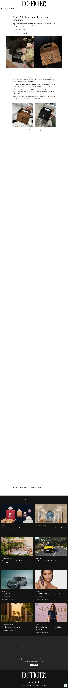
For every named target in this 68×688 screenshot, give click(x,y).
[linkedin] (7, 9)
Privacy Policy (40, 661)
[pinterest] (5, 9)
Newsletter (55, 1)
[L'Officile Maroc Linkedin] (38, 682)
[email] (1, 9)
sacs (32, 487)
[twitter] (9, 9)
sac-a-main (27, 487)
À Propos (23, 685)
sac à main (41, 89)
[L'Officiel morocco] (34, 4)
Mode (14, 14)
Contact (29, 685)
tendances (37, 487)
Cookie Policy (44, 685)
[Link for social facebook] (29, 682)
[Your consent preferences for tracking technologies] (65, 685)
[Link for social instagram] (32, 682)
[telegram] (14, 9)
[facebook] (3, 9)
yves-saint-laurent (17, 487)
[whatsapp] (12, 9)
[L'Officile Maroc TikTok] (35, 682)
